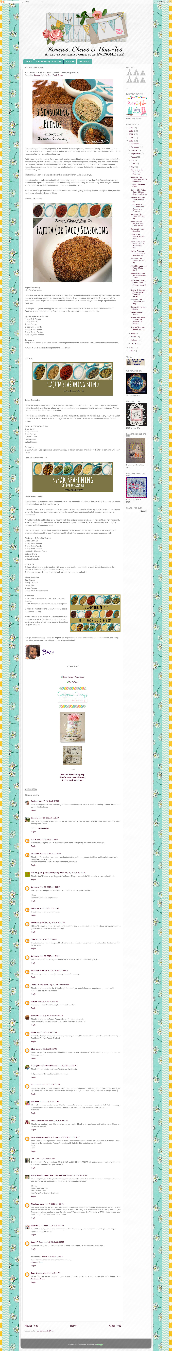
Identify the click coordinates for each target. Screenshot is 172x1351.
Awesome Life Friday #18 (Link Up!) (138, 302)
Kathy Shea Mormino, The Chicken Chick (48, 1175)
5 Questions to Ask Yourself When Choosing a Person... (138, 208)
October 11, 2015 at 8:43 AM (53, 1225)
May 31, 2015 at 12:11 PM (47, 1032)
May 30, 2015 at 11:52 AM (46, 939)
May (133, 167)
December (135, 144)
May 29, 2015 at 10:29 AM (47, 839)
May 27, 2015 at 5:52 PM (49, 801)
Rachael (34, 801)
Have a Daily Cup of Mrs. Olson (44, 1137)
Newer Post (31, 1325)
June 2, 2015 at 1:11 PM (50, 1101)
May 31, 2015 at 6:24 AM (48, 1001)
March (134, 337)
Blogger (100, 1345)
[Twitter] (143, 75)
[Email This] (26, 789)
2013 (131, 351)
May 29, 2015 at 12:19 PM (74, 873)
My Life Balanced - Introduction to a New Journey (138, 253)
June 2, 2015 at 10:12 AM (50, 1085)
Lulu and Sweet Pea (39, 1121)
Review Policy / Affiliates (48, 61)
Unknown (35, 854)
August (134, 157)
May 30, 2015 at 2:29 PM (58, 970)
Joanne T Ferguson (39, 985)
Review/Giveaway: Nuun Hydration (138, 328)
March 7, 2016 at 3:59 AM (52, 1256)
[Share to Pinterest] (36, 789)
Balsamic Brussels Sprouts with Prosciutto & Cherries (138, 321)
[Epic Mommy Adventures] (72, 677)
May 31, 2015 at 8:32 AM (53, 1016)
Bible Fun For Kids (39, 970)
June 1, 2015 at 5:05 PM (67, 1066)
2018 (131, 131)
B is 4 (33, 839)
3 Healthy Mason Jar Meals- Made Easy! (139, 268)
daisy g (34, 1001)
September (135, 154)
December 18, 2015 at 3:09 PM (51, 1242)
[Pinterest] (136, 75)
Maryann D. (36, 1225)
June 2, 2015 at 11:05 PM (69, 1137)
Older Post (115, 1325)
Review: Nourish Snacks (137, 313)
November (135, 147)
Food (55, 75)
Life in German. (43, 828)
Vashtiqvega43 (37, 923)
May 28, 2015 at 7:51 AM (49, 818)
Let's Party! (84, 61)
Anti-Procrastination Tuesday (73, 777)
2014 (131, 347)
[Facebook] (129, 75)
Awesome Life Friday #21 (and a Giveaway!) (139, 179)
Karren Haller (36, 1016)
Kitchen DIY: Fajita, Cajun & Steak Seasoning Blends (139, 192)
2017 (131, 134)
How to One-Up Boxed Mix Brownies (137, 172)
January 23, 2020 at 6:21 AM (49, 1273)
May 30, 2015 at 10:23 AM (54, 923)
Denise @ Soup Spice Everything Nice (47, 873)
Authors (70, 61)
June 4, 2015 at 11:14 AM (77, 1175)
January (134, 343)
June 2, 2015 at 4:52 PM (58, 1121)
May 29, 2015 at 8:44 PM (50, 908)
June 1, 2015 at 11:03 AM (46, 1049)
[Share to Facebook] (33, 789)
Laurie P (34, 1242)
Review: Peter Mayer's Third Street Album (137, 224)
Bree (49, 75)
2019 (131, 128)
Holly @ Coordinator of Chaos (44, 1066)
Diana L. (34, 818)
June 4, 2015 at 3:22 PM (54, 1204)
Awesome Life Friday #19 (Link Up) (138, 261)
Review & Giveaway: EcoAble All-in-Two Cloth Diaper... (139, 293)
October (134, 150)
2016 (131, 138)
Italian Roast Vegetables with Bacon (138, 236)
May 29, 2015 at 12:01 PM (50, 854)
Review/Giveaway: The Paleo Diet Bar (138, 199)
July (133, 160)
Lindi (33, 1049)
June (133, 164)
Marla (33, 1032)
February (135, 340)
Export (34, 1273)
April (133, 333)
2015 (131, 141)
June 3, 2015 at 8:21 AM (45, 1159)
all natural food (37, 1262)
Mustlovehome (37, 1204)
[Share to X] (31, 789)
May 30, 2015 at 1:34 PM (50, 956)
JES (32, 1159)
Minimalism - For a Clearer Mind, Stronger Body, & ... (138, 284)
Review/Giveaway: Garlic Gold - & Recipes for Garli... (138, 245)
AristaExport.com (38, 1279)
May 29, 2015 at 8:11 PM (50, 887)
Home (29, 61)
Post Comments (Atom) (45, 1331)
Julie (33, 939)
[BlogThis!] (28, 789)
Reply (33, 810)
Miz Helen (35, 1101)
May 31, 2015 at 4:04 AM (59, 985)
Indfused (35, 908)
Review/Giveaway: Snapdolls (138, 230)
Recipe (60, 75)
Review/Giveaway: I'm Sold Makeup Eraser (138, 275)
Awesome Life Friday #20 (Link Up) (138, 216)
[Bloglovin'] (129, 82)
